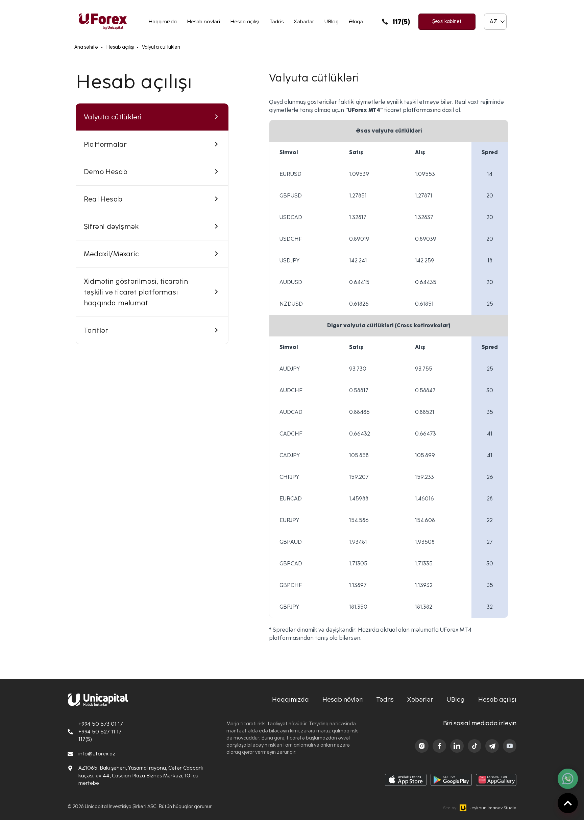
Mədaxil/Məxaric (111, 254)
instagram (422, 746)
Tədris (276, 22)
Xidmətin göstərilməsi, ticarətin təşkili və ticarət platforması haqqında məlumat (136, 292)
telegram (492, 746)
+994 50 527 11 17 (100, 732)
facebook (439, 746)
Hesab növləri (203, 22)
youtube (509, 746)
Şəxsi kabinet (447, 21)
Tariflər (96, 330)
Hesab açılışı (244, 22)
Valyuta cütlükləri (161, 47)
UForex (103, 21)
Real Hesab (103, 199)
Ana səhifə (86, 47)
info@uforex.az (96, 754)
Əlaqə (356, 22)
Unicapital (98, 700)
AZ (493, 21)
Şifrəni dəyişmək (111, 226)
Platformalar (105, 144)
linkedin (457, 746)
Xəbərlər (304, 22)
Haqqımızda (162, 22)
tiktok (474, 746)
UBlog (331, 22)
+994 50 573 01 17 (100, 724)
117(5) (401, 22)
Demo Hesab (105, 172)
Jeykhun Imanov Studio (479, 807)
